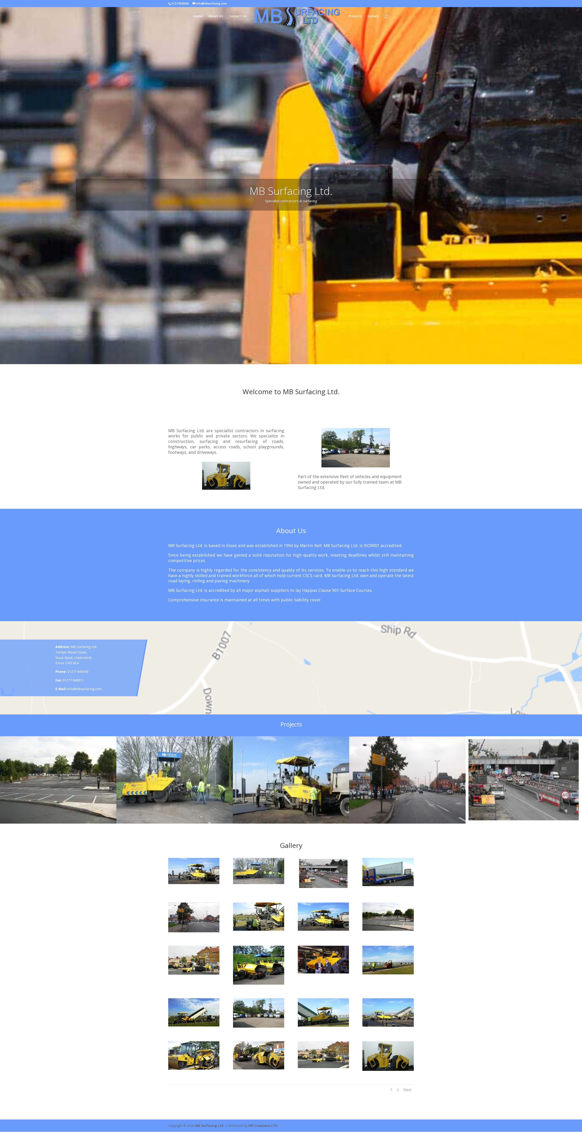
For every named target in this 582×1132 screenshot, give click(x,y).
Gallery (373, 16)
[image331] (388, 1069)
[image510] (193, 973)
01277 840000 (78, 671)
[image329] (323, 1067)
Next (407, 1089)
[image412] (193, 1025)
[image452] (258, 983)
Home (197, 16)
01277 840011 (73, 680)
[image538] (323, 929)
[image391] (323, 1025)
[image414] (388, 973)
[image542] (388, 885)
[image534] (388, 929)
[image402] (258, 1026)
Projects (355, 16)
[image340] (193, 1068)
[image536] (193, 931)
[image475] (323, 972)
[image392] (388, 1025)
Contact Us (237, 16)
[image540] (258, 929)
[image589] (193, 883)
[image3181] (323, 888)
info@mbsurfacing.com (84, 689)
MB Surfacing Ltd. (209, 1125)
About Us (215, 16)
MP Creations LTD (263, 1125)
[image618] (258, 883)
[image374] (258, 1068)
